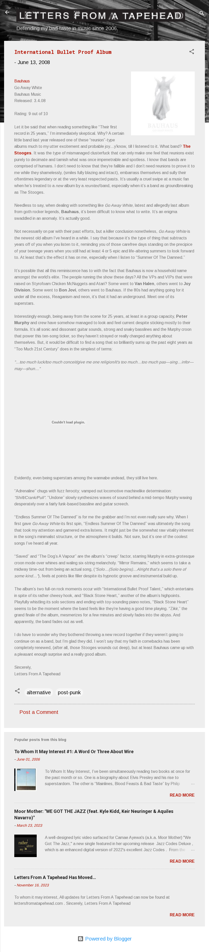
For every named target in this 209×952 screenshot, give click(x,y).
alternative (39, 692)
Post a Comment (38, 712)
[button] (192, 52)
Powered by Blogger (108, 939)
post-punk (69, 692)
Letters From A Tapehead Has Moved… (55, 877)
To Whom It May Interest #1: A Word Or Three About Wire (74, 751)
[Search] (202, 14)
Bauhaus (22, 81)
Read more (182, 795)
